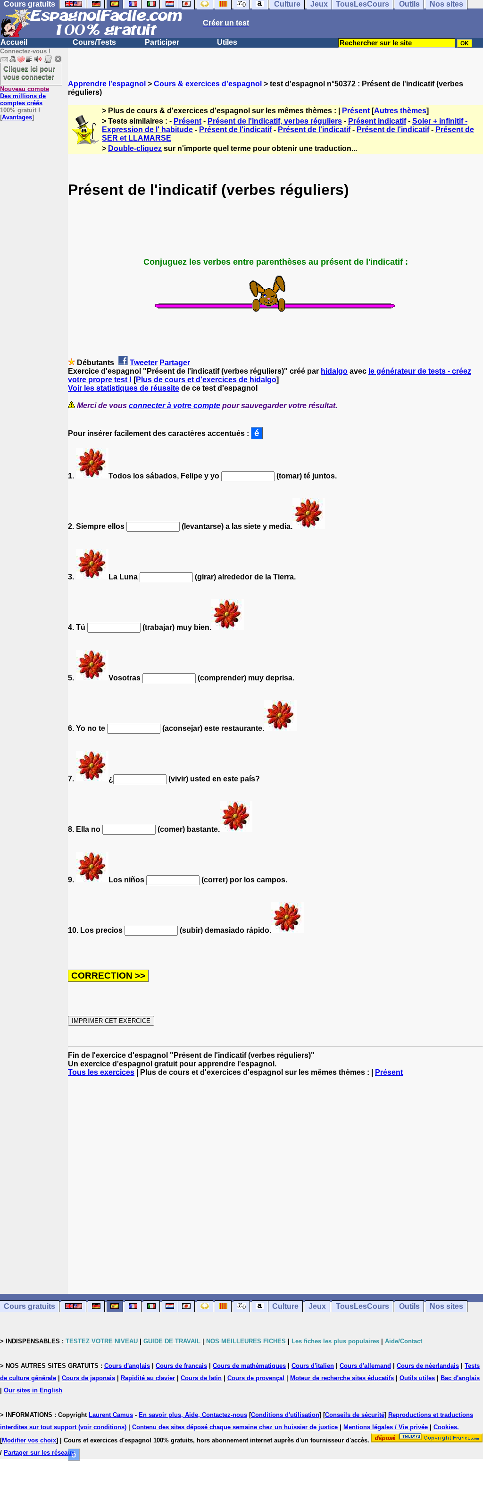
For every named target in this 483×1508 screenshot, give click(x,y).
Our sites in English (33, 1390)
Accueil (13, 42)
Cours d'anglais (127, 1365)
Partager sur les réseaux (39, 1452)
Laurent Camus (111, 1414)
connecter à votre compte (174, 406)
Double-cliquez (135, 148)
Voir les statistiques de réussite (123, 388)
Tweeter (144, 363)
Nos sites (446, 1306)
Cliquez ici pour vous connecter (29, 73)
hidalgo (334, 371)
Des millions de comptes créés (24, 96)
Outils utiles (417, 1378)
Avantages (17, 117)
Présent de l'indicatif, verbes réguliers (275, 121)
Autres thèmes (400, 111)
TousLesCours (362, 1306)
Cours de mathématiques (249, 1365)
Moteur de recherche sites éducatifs (342, 1378)
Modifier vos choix (29, 1440)
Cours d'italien (312, 1365)
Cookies (445, 1427)
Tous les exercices (101, 1072)
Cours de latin (201, 1378)
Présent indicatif (377, 121)
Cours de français (181, 1365)
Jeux (317, 1306)
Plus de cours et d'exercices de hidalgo (206, 380)
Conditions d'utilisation (285, 1414)
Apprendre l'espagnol (107, 84)
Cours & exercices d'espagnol (208, 84)
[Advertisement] (275, 1185)
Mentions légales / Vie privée (385, 1427)
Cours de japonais (88, 1378)
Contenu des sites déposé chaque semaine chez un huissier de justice (235, 1427)
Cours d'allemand (365, 1365)
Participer (162, 42)
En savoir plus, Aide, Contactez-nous (193, 1414)
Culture (285, 1306)
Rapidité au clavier (148, 1378)
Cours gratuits (29, 1306)
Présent (356, 111)
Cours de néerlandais (428, 1365)
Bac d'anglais (460, 1378)
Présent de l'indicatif (235, 130)
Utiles (227, 42)
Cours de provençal (255, 1378)
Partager (174, 363)
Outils (409, 1306)
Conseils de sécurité (354, 1414)
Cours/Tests (94, 42)
